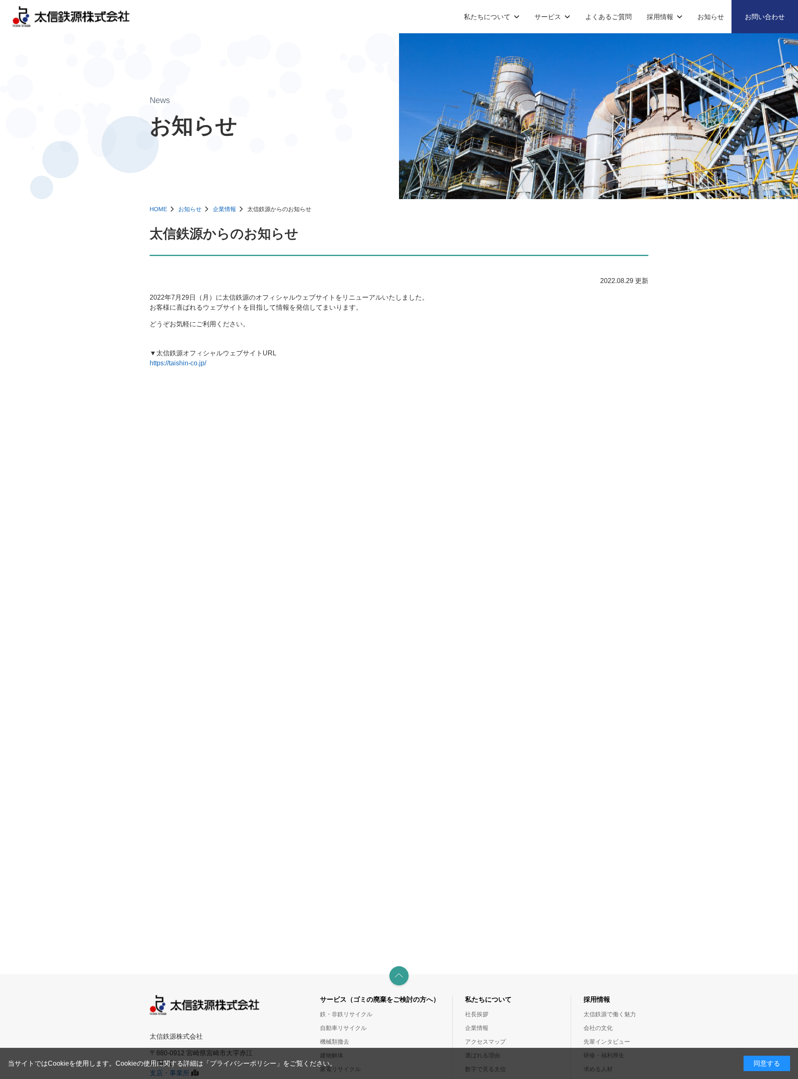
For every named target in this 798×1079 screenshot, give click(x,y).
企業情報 (224, 209)
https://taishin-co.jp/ (178, 363)
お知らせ (710, 16)
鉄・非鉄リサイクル (346, 1014)
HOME (158, 209)
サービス (547, 16)
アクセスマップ (485, 1041)
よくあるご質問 (608, 16)
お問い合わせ (765, 16)
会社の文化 (598, 1028)
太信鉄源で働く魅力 (610, 1014)
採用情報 (660, 16)
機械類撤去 (334, 1041)
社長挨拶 (476, 1014)
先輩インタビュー (607, 1041)
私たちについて (487, 16)
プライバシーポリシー (243, 1063)
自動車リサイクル (343, 1028)
